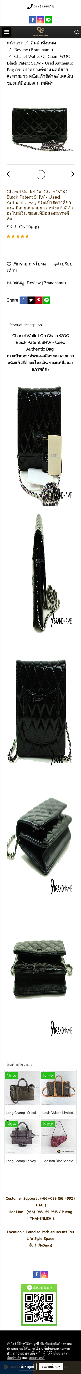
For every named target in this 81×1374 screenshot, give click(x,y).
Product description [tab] (25, 325)
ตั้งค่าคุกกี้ (27, 1366)
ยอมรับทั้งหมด (51, 1366)
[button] (75, 32)
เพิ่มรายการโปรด (28, 263)
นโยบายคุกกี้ (37, 1358)
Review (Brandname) (46, 282)
